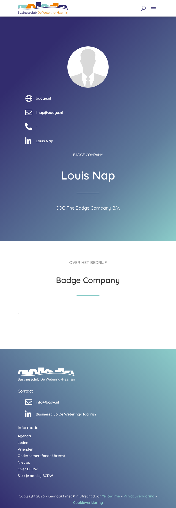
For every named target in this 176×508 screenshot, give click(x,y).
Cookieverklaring (88, 502)
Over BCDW (28, 469)
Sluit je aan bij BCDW (35, 475)
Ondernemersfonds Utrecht (41, 455)
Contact (25, 391)
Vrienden (25, 449)
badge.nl (43, 98)
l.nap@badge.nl (49, 112)
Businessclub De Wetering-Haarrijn (66, 414)
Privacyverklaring (139, 496)
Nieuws (24, 462)
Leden (23, 442)
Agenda (24, 436)
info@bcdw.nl (47, 402)
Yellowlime (111, 496)
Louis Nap (44, 141)
